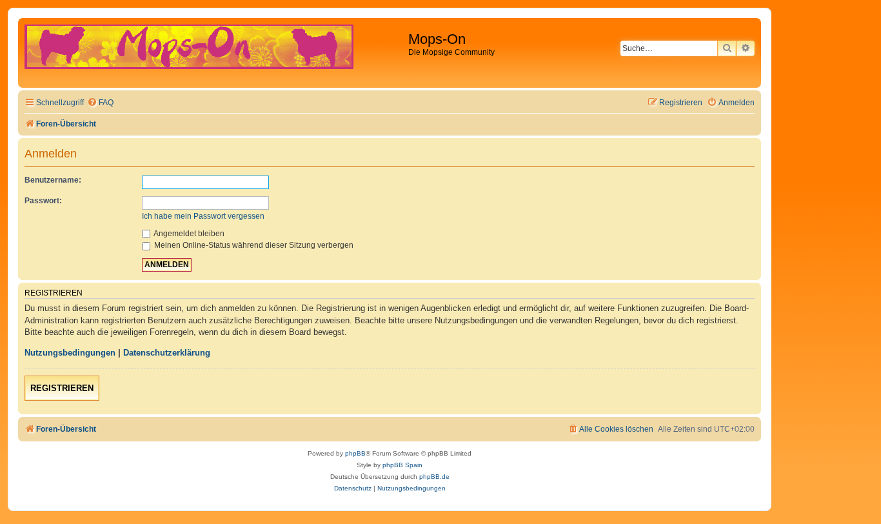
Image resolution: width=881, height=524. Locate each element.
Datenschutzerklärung (166, 353)
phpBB (355, 453)
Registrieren (62, 388)
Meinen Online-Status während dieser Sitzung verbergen (252, 245)
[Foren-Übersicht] (214, 53)
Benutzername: (53, 180)
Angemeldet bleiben (188, 233)
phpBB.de (434, 476)
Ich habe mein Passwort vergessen (203, 216)
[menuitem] (100, 103)
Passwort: (43, 200)
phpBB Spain (402, 465)
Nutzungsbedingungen (70, 353)
